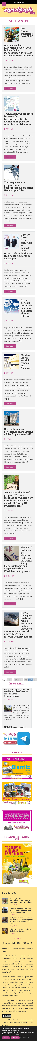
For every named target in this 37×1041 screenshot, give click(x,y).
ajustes (17, 1034)
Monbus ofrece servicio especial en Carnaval (26, 362)
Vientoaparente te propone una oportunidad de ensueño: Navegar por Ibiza (18, 186)
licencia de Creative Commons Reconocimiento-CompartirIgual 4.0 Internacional (17, 1022)
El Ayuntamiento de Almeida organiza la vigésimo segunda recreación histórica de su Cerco (21, 920)
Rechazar (15, 1038)
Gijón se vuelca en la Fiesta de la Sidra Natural (20, 930)
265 (21, 680)
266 (25, 680)
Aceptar (6, 1038)
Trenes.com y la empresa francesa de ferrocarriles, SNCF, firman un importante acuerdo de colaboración (18, 119)
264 (16, 680)
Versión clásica (18, 2)
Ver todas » (17, 938)
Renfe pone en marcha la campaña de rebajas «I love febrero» (26, 308)
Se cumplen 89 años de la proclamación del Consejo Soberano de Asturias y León (21, 901)
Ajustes (24, 1038)
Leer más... (10, 88)
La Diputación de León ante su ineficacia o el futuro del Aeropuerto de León (20, 910)
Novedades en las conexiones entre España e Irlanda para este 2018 (18, 432)
